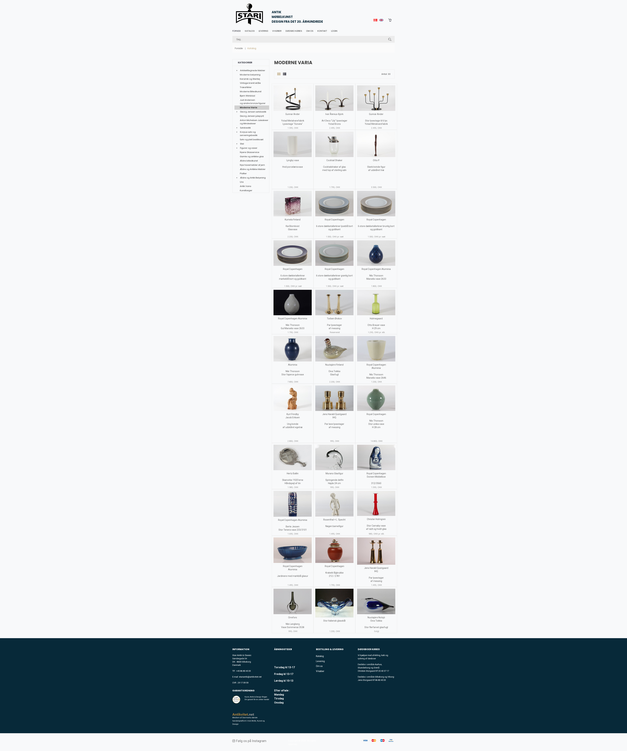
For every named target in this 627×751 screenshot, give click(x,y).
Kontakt (322, 30)
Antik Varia (245, 186)
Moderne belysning (250, 74)
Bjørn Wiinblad (247, 95)
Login (334, 30)
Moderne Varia (248, 107)
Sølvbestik (245, 127)
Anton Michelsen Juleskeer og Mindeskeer (254, 122)
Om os (309, 30)
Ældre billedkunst (249, 160)
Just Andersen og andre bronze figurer (252, 101)
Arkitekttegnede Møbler (252, 70)
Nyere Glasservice (249, 152)
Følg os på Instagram (250, 741)
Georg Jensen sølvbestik (253, 111)
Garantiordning (243, 690)
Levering (263, 30)
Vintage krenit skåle (250, 83)
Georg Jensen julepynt (252, 116)
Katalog (250, 30)
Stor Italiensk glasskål (334, 620)
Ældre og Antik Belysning (253, 177)
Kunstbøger (246, 190)
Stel (242, 143)
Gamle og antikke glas (252, 156)
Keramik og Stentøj (250, 78)
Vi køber (276, 30)
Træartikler (246, 87)
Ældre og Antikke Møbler (252, 169)
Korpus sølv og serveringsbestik (248, 133)
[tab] (278, 74)
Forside (236, 30)
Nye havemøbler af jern (252, 165)
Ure (242, 182)
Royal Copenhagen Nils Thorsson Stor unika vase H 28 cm (376, 421)
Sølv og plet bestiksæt (251, 139)
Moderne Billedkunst (250, 91)
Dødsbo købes (294, 30)
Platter (243, 173)
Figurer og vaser (248, 148)
